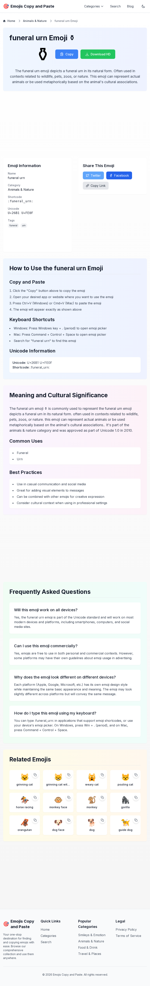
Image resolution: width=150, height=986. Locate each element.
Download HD (101, 54)
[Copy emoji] (35, 775)
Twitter (96, 175)
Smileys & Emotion (91, 935)
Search (115, 6)
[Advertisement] (75, 124)
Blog (130, 6)
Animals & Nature (35, 20)
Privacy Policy (126, 929)
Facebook (121, 175)
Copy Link (98, 186)
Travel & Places (89, 954)
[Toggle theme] (143, 6)
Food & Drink (87, 947)
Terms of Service (128, 936)
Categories (48, 936)
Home (11, 20)
